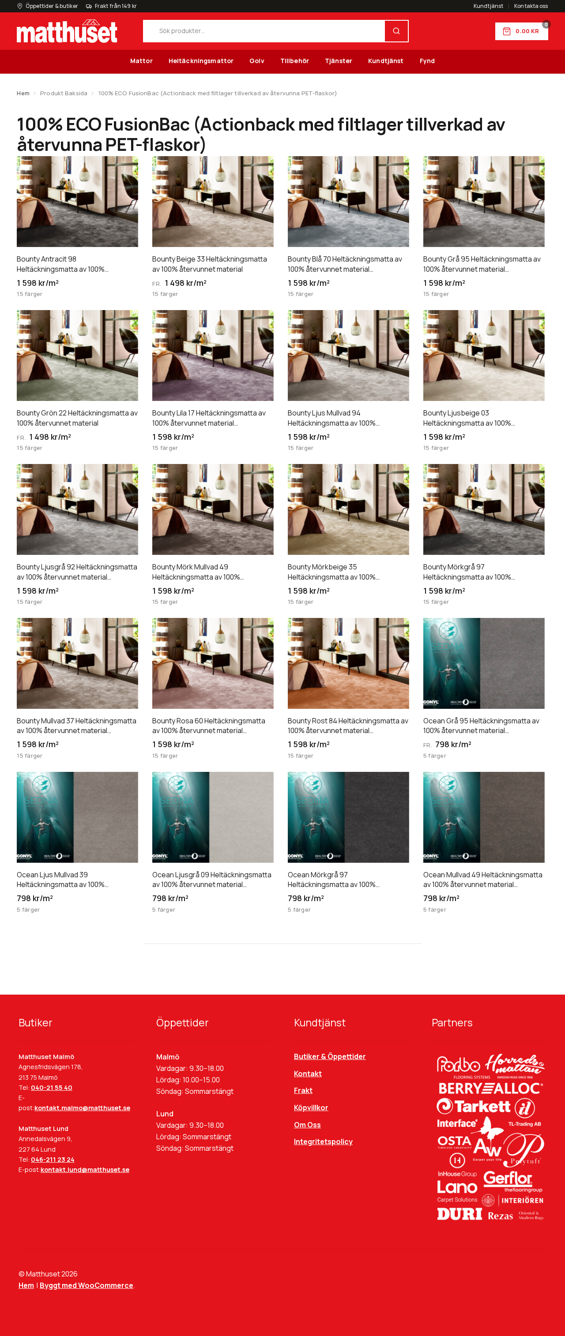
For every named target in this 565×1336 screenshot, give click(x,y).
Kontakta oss (531, 6)
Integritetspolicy (323, 1141)
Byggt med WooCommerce (86, 1285)
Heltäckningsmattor (201, 60)
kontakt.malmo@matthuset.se (82, 1108)
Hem (23, 93)
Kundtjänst (488, 6)
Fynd (427, 60)
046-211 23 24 (53, 1159)
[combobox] (264, 31)
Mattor (141, 60)
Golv (256, 60)
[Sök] (396, 31)
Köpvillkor (311, 1107)
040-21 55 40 (51, 1087)
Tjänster (338, 60)
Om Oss (307, 1125)
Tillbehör (294, 60)
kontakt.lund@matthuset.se (85, 1169)
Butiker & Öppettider (330, 1056)
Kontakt (308, 1073)
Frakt (303, 1090)
